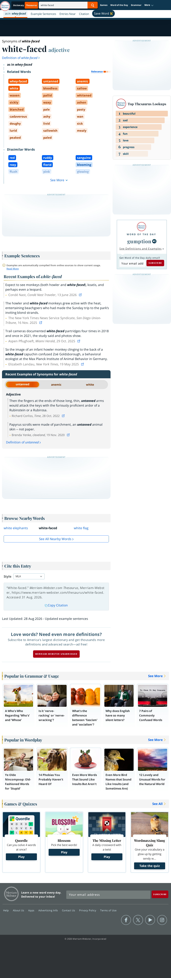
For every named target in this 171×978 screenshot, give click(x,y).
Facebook (126, 920)
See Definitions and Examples (140, 248)
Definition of (19, 58)
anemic (56, 384)
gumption (139, 241)
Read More (13, 268)
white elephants (16, 528)
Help (6, 910)
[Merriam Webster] (141, 226)
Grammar (136, 5)
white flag (81, 528)
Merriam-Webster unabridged (56, 654)
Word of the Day (119, 5)
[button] (149, 5)
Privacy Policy (88, 910)
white (90, 384)
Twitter (138, 920)
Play (21, 857)
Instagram (162, 920)
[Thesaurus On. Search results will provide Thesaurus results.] (25, 5)
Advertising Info (48, 910)
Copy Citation (58, 605)
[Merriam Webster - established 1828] (5, 4)
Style (7, 576)
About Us (19, 910)
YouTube (150, 920)
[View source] (80, 295)
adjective (59, 49)
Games (103, 5)
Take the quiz (149, 866)
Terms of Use (108, 910)
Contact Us (69, 910)
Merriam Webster (11, 894)
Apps (31, 910)
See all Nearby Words (55, 539)
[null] (154, 241)
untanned (22, 384)
